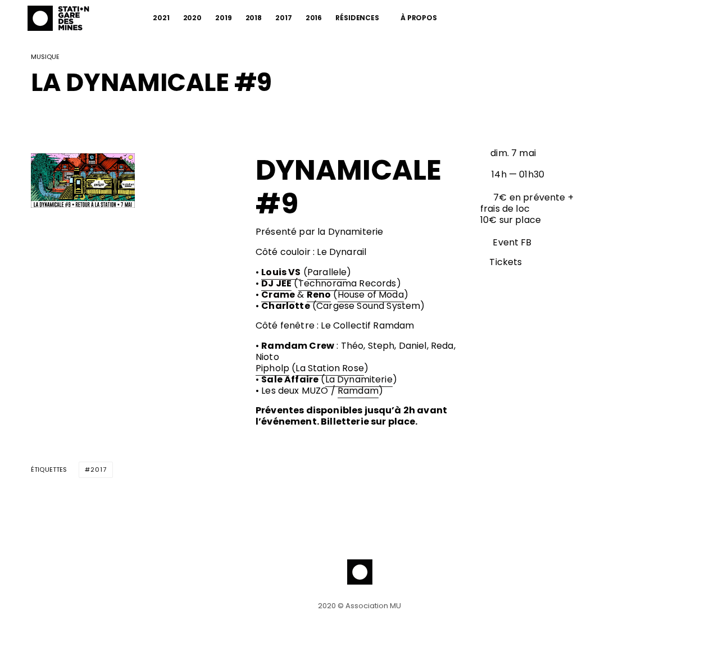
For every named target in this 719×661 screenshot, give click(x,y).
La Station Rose (329, 368)
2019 (223, 17)
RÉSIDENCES (357, 17)
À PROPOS (419, 17)
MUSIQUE (45, 57)
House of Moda (371, 294)
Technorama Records (347, 283)
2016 (314, 17)
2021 (161, 17)
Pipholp (272, 368)
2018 (253, 17)
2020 (192, 17)
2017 (283, 17)
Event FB (512, 242)
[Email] (95, 118)
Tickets (505, 262)
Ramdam (358, 390)
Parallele (327, 272)
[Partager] (37, 118)
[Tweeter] (66, 118)
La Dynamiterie (359, 379)
